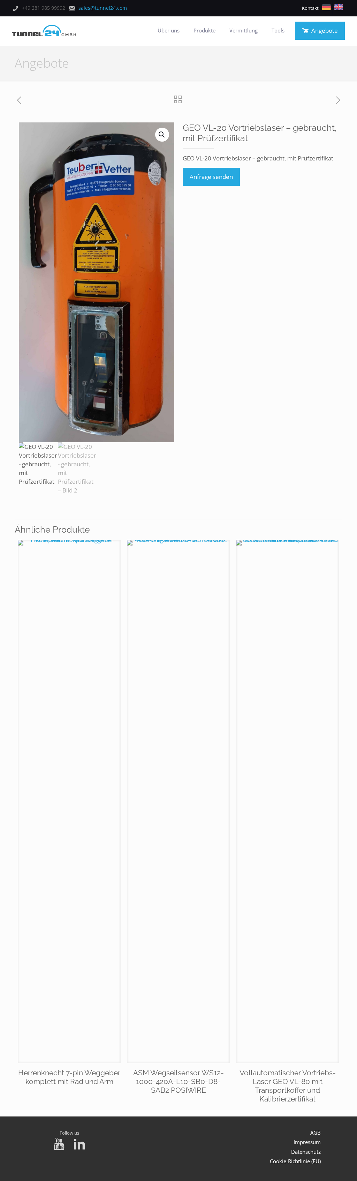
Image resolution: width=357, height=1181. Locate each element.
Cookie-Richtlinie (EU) (295, 1161)
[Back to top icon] (323, 1166)
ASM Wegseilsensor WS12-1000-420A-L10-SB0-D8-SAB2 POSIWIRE (178, 1081)
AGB (315, 1132)
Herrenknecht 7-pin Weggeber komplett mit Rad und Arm (69, 1077)
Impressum (307, 1141)
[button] (162, 135)
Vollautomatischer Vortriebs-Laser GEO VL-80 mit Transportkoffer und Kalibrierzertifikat (288, 1085)
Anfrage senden (211, 177)
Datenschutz (306, 1151)
